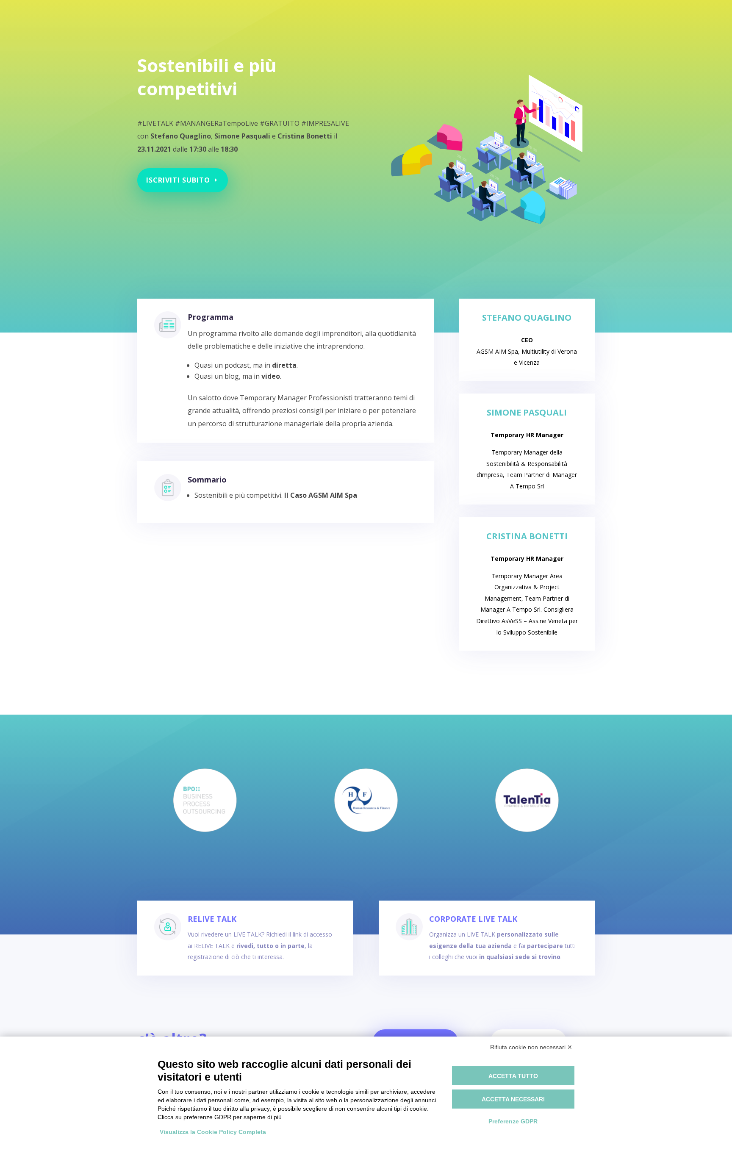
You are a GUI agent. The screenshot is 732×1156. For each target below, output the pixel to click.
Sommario (207, 479)
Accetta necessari (513, 1099)
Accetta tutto (513, 1076)
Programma (210, 317)
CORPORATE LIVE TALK (473, 919)
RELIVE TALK (212, 919)
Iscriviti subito (178, 180)
